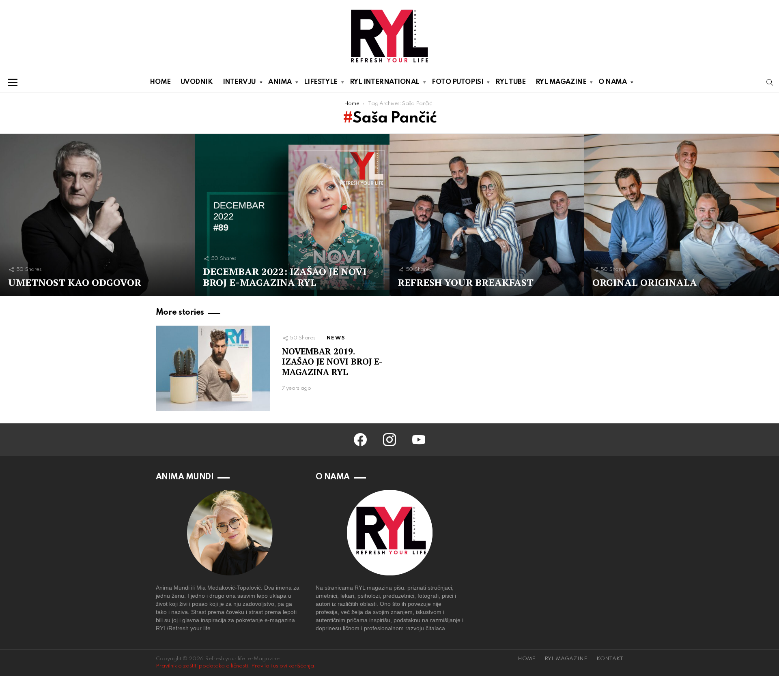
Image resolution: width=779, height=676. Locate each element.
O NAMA (612, 82)
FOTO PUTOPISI (457, 82)
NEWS (336, 338)
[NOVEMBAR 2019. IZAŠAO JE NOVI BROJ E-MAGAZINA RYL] (213, 368)
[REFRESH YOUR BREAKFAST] (487, 215)
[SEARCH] (769, 82)
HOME (160, 82)
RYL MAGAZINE (561, 82)
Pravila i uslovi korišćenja (282, 666)
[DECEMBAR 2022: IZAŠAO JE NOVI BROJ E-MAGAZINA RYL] (292, 215)
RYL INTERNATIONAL (385, 82)
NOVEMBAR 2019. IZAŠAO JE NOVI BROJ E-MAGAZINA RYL (332, 362)
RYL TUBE (510, 82)
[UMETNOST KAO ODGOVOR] (97, 215)
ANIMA (280, 82)
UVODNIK (197, 82)
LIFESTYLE (321, 82)
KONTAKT (609, 658)
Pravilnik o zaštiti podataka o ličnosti (202, 666)
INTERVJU (239, 82)
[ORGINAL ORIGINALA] (681, 215)
